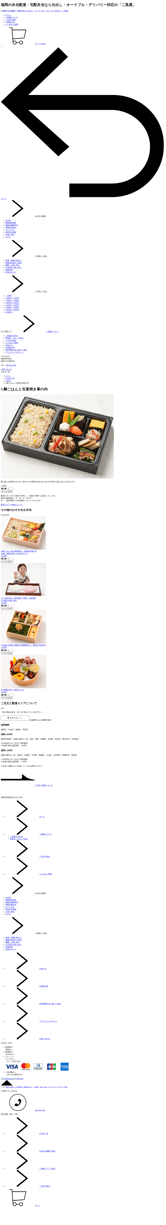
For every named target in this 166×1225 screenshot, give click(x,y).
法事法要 (9, 270)
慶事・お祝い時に (12, 265)
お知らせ (9, 345)
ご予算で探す (44, 1186)
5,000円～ (9, 312)
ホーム (8, 15)
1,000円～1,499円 (12, 298)
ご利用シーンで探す (47, 1169)
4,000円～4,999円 (12, 310)
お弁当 (8, 220)
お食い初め (9, 234)
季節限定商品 (10, 223)
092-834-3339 (11, 365)
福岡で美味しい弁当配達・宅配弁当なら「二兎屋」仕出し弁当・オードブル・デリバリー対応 (37, 1087)
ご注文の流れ (10, 20)
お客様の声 (9, 22)
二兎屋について (11, 17)
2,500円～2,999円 (12, 305)
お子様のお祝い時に (13, 267)
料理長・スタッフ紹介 (14, 338)
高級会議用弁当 (11, 225)
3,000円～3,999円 (12, 307)
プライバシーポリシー (14, 352)
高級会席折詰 (10, 227)
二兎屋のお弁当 (11, 336)
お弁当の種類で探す (47, 1151)
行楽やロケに (10, 272)
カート (37, 1205)
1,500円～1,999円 (12, 300)
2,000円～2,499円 (12, 303)
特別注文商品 (10, 232)
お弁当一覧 (43, 1134)
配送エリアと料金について (12, 505)
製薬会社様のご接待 (13, 263)
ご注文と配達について (44, 785)
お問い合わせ (6, 369)
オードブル (9, 230)
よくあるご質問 (11, 24)
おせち (8, 237)
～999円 (8, 296)
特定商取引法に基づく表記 (16, 350)
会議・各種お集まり (13, 260)
